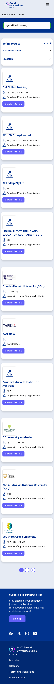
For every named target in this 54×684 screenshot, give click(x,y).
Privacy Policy (17, 677)
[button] (47, 5)
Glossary (14, 666)
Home (4, 14)
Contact (14, 654)
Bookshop (14, 660)
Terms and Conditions (21, 671)
